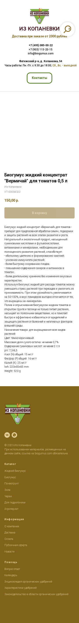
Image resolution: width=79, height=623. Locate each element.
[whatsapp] (14, 435)
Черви (8, 496)
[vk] (7, 435)
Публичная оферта (15, 545)
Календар (10, 575)
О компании (11, 526)
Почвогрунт (11, 483)
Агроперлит (11, 508)
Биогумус (10, 477)
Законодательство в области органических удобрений (36, 594)
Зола (7, 489)
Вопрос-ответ (12, 569)
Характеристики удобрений (20, 587)
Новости (9, 551)
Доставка (9, 532)
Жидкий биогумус (15, 470)
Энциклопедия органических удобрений (28, 581)
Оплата (8, 539)
